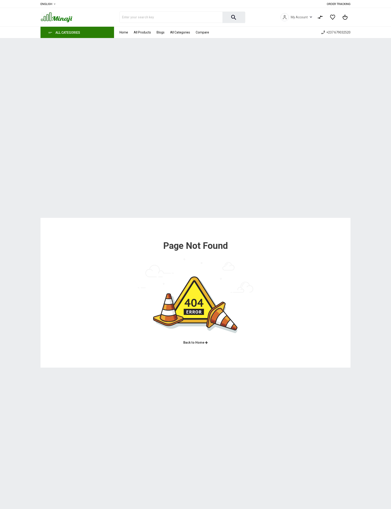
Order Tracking (338, 4)
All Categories (67, 32)
